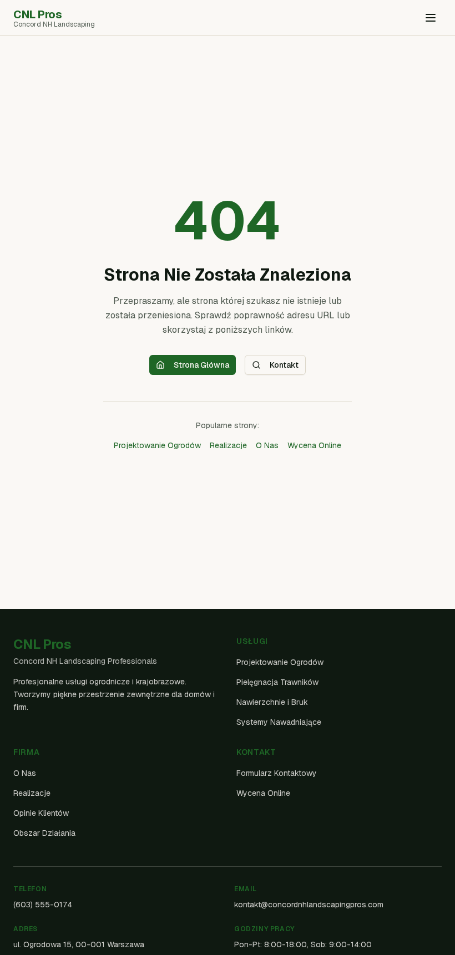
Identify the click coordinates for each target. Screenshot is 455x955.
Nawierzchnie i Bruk (272, 702)
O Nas (267, 445)
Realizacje (228, 445)
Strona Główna (201, 365)
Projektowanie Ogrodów (157, 445)
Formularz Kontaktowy (276, 773)
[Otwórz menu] (430, 18)
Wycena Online (314, 445)
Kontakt (284, 365)
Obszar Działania (44, 833)
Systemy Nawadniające (278, 722)
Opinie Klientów (41, 813)
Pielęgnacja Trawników (277, 682)
